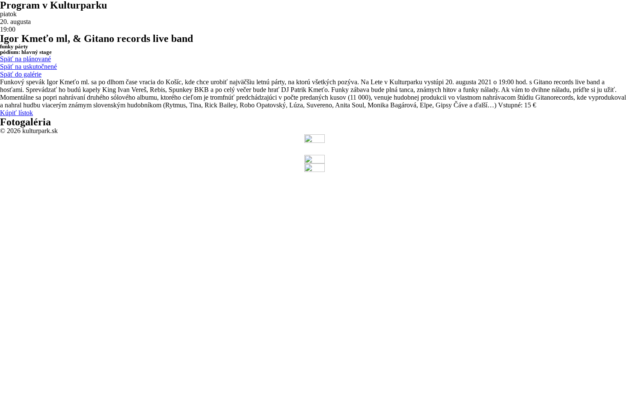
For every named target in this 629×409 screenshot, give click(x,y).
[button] (25, 58)
